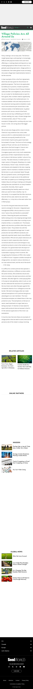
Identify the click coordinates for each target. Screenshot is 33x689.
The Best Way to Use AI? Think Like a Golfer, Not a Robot (21, 447)
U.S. (3, 641)
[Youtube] (11, 2)
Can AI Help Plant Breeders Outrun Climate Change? (20, 563)
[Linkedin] (9, 2)
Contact (17, 680)
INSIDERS (16, 442)
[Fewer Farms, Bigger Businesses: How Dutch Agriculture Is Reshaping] (9, 362)
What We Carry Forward (20, 556)
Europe (16, 27)
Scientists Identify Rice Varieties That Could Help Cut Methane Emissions (24, 367)
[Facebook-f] (2, 2)
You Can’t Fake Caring (19, 470)
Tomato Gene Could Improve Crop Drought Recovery (21, 578)
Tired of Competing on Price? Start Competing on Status (21, 462)
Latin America (5, 651)
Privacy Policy (25, 680)
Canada (4, 644)
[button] (31, 27)
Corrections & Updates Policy (17, 684)
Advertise (11, 680)
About (4, 680)
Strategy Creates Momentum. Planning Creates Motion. (21, 454)
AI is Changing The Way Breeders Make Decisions (20, 571)
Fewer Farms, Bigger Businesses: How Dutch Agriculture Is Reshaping (8, 366)
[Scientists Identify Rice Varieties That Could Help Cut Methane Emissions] (25, 363)
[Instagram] (6, 2)
